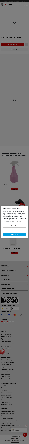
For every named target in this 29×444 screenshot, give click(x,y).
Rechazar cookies (14, 230)
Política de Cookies (17, 221)
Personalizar (14, 225)
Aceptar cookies (14, 234)
